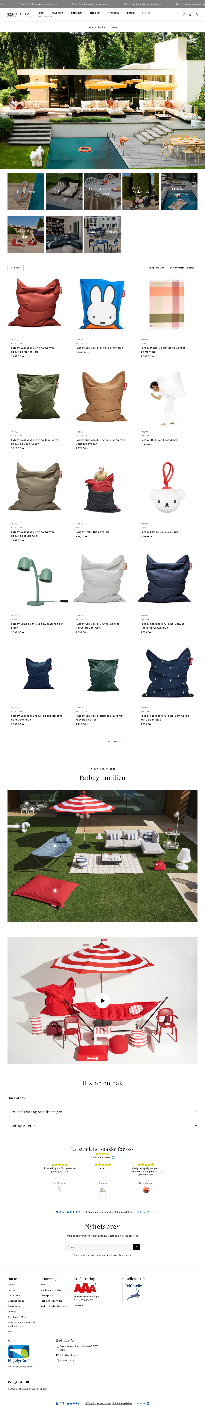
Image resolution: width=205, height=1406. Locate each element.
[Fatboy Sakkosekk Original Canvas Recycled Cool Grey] (102, 580)
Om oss (12, 1290)
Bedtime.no (22, 1388)
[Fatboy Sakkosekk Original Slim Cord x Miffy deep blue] (167, 672)
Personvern (14, 1306)
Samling (102, 27)
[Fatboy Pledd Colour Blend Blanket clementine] (167, 304)
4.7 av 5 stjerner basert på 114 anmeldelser (108, 1212)
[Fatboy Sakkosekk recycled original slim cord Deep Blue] (38, 672)
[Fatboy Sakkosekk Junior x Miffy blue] (102, 304)
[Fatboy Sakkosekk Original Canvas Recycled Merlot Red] (38, 304)
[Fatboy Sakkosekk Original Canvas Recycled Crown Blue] (167, 580)
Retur (10, 1331)
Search (11, 1284)
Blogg (43, 1284)
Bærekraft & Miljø (17, 1317)
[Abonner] (136, 1247)
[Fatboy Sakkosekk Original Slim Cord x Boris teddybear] (102, 396)
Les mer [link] (78, 1305)
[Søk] (184, 15)
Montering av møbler (51, 1290)
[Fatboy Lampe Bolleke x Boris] (167, 488)
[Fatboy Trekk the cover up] (102, 488)
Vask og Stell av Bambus (53, 1306)
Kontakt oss (14, 1295)
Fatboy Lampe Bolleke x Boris (159, 531)
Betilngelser (117, 1255)
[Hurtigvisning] (63, 280)
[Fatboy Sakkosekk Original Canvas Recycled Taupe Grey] (38, 488)
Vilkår (129, 1255)
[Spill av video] (102, 1000)
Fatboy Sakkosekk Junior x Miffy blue (99, 347)
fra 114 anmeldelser (101, 1157)
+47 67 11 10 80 (67, 1360)
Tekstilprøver (47, 1295)
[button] (100, 1197)
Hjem (90, 27)
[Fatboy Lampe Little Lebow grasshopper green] (38, 580)
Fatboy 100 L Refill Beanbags (159, 440)
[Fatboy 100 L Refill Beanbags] (167, 396)
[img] (102, 1154)
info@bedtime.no (69, 1355)
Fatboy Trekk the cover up (93, 531)
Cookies (12, 1311)
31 (109, 741)
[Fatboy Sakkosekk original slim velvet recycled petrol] (102, 672)
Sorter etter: (177, 267)
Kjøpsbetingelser (16, 1300)
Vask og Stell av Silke (51, 1300)
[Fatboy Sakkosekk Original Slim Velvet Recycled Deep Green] (38, 396)
